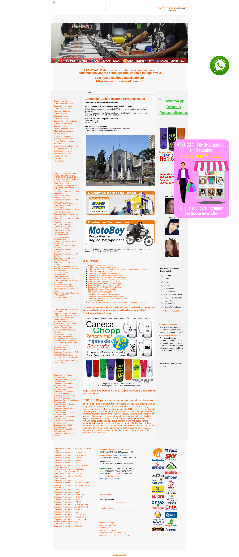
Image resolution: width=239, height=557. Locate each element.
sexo (116, 425)
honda (93, 421)
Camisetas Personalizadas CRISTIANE (69, 474)
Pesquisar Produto (107, 499)
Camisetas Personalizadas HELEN (67, 492)
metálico (135, 400)
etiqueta (86, 418)
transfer (86, 414)
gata (94, 432)
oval (132, 416)
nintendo (141, 418)
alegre (93, 403)
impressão (122, 409)
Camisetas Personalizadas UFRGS (67, 480)
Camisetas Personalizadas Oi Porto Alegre (70, 453)
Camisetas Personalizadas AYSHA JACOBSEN (64, 259)
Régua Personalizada (172, 307)
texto (125, 428)
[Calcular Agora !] (120, 217)
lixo (90, 428)
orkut (124, 423)
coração (146, 406)
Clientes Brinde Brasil (96, 301)
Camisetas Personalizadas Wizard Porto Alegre (64, 228)
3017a (118, 411)
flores (121, 430)
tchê (153, 414)
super (148, 418)
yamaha (86, 421)
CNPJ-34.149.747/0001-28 (166, 8)
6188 (130, 425)
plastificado (148, 416)
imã (113, 416)
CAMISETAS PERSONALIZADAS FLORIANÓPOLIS (66, 193)
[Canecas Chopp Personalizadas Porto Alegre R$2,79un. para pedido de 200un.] (119, 357)
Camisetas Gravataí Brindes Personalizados (104, 281)
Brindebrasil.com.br (119, 555)
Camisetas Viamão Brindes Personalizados (104, 287)
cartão (132, 406)
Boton (166, 282)
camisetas (121, 403)
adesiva (147, 414)
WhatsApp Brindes (61, 235)
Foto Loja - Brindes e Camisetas (66, 358)
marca (119, 428)
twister (111, 414)
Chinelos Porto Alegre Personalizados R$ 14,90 (63, 277)
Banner (167, 285)
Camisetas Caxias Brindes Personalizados (115, 99)
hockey (135, 430)
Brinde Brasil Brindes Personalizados (62, 238)
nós (112, 418)
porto (86, 403)
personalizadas (106, 403)
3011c (130, 409)
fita (116, 418)
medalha (103, 409)
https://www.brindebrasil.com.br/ (119, 81)
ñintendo (145, 421)
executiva (112, 409)
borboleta (94, 409)
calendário (110, 428)
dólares (148, 411)
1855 (153, 425)
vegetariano (115, 423)
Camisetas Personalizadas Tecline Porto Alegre (64, 232)
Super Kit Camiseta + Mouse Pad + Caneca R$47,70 (66, 294)
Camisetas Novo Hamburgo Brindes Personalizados (107, 279)
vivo (98, 423)
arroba (85, 423)
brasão (119, 416)
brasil (140, 414)
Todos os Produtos (106, 495)
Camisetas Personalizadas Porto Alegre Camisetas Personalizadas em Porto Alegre (66, 202)
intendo (151, 409)
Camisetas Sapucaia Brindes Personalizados (105, 275)
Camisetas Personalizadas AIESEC (67, 509)
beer (91, 425)
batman (86, 430)
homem (121, 421)
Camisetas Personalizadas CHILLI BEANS (70, 514)
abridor (91, 406)
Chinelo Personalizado (173, 295)
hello (104, 432)
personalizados (103, 406)
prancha (130, 423)
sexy (99, 432)
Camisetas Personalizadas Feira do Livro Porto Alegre (66, 223)
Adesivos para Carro (62, 349)
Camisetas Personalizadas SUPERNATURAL (71, 507)
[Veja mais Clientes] (164, 531)
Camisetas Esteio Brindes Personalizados (104, 273)
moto (126, 406)
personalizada (109, 400)
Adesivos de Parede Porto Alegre (66, 360)
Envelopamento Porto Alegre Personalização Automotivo (65, 340)
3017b (96, 428)
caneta (124, 400)
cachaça (109, 425)
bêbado (92, 423)
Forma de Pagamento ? (63, 297)
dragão (100, 421)
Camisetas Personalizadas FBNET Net (68, 497)
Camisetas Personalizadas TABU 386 (68, 526)
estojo (102, 428)
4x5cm (107, 418)
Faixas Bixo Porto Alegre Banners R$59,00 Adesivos (64, 329)
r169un (104, 414)
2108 (141, 425)
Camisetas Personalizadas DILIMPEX (68, 460)
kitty (90, 432)
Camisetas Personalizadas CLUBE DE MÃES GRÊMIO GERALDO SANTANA (71, 520)
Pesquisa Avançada (106, 508)
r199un (131, 411)
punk (85, 432)
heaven (142, 423)
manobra (109, 430)
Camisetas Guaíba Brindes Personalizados (104, 285)
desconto (105, 423)
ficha (137, 411)
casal (141, 430)
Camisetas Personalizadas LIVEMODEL (69, 494)
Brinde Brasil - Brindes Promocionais (62, 197)
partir (124, 411)
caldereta (124, 414)
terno (129, 418)
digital (136, 409)
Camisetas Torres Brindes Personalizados (104, 295)
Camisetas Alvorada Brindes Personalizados (105, 283)
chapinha (144, 404)
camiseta (91, 400)
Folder (166, 279)
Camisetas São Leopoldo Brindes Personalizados (107, 277)
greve (114, 421)
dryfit (117, 414)
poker (152, 404)
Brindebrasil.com (61, 544)
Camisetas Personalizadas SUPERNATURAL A (72, 504)
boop (120, 406)
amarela (123, 425)
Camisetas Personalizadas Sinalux (67, 463)
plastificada (95, 414)
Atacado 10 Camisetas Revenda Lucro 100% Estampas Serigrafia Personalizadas (66, 268)
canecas (86, 411)
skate (107, 411)
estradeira (99, 430)
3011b (135, 425)
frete (134, 418)
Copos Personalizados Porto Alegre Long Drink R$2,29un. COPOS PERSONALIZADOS (65, 175)
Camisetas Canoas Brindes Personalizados (104, 272)
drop (149, 423)
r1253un (100, 411)
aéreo (85, 425)
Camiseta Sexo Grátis (62, 183)
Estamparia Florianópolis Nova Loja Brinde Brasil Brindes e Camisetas (65, 187)
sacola (86, 428)
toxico (102, 425)
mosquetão (133, 403)
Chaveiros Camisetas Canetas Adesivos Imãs (105, 291)
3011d (147, 425)
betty (85, 406)
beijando (148, 430)
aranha (146, 428)
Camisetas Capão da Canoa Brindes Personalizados (108, 299)
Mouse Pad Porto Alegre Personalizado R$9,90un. (64, 286)
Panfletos (57, 332)
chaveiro (147, 400)
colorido (138, 416)
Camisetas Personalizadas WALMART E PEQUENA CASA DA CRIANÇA (69, 471)
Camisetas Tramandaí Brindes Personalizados (105, 297)
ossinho (126, 416)
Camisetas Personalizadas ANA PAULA (69, 458)
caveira (86, 409)
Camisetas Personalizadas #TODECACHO (70, 517)
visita (114, 406)
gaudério (133, 414)
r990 (113, 411)
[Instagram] (173, 112)
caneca (100, 416)
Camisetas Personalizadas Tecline (67, 489)
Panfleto (167, 275)
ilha (136, 423)
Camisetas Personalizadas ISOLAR (67, 524)
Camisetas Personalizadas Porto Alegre (174, 7)
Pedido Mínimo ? (60, 363)
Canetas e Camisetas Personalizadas (102, 289)
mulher (127, 430)
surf (145, 409)
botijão (108, 416)
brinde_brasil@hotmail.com (109, 476)
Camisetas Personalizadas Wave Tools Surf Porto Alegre (66, 211)
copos (139, 406)
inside (96, 425)
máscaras (132, 428)
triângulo (122, 418)
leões (140, 428)
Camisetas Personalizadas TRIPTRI (67, 502)
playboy (107, 421)
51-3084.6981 (171, 10)
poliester (86, 416)
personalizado (96, 418)
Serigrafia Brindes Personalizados (61, 273)
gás (141, 409)
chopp (94, 416)
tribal (116, 430)
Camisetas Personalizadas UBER (66, 512)
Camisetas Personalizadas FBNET (67, 499)
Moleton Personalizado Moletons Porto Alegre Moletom (66, 180)
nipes (142, 411)
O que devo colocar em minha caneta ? (103, 268)
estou (138, 421)
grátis (93, 411)
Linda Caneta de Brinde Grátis (65, 343)
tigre (92, 430)
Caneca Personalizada (173, 298)
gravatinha (130, 421)
